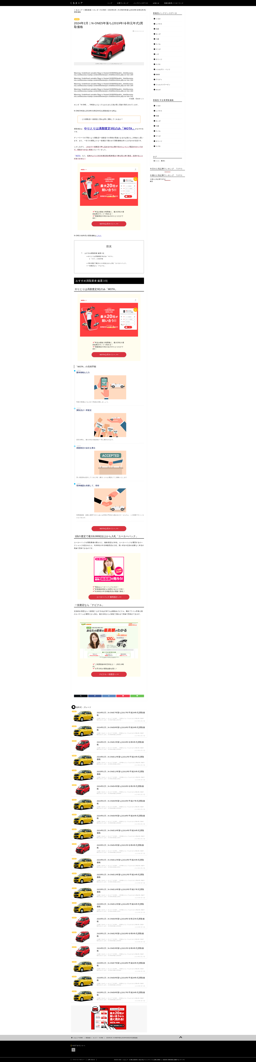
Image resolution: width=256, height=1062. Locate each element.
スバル (158, 44)
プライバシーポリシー (79, 1059)
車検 (164, 160)
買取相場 (88, 1037)
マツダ (158, 49)
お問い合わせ (91, 1059)
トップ (110, 3)
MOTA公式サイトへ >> (109, 224)
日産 (157, 29)
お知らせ (156, 3)
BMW (158, 74)
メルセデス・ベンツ (163, 69)
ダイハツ (159, 59)
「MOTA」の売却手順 (96, 259)
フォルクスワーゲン (163, 84)
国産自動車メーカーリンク (174, 3)
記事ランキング (122, 3)
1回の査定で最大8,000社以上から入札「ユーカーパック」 (107, 263)
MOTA (78, 156)
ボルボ (158, 89)
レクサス (159, 24)
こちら (98, 235)
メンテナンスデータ (141, 3)
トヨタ (158, 19)
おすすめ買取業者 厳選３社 (94, 253)
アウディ (159, 79)
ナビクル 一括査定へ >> (109, 674)
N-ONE (77, 19)
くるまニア (76, 3)
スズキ (158, 64)
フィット (157, 160)
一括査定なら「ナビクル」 (97, 266)
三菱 (157, 39)
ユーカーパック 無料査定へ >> (109, 597)
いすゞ (158, 54)
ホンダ (158, 34)
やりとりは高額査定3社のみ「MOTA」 (109, 128)
